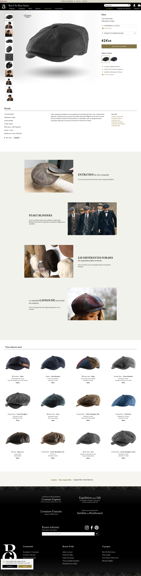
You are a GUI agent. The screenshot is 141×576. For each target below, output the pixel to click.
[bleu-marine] (114, 59)
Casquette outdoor (116, 118)
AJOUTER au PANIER (119, 46)
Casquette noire (115, 120)
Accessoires (59, 8)
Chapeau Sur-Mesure (124, 8)
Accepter (25, 566)
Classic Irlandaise (123, 376)
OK (97, 533)
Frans (53, 414)
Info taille (108, 28)
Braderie (137, 8)
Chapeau (12, 8)
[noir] (106, 59)
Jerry (89, 452)
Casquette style (115, 125)
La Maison (109, 8)
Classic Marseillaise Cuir (52, 452)
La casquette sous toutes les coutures (47, 301)
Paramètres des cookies (70, 563)
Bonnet (38, 8)
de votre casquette (93, 174)
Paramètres (10, 566)
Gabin (18, 376)
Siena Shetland (53, 376)
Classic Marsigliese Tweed (123, 452)
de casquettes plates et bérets (95, 259)
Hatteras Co (17, 452)
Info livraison (109, 74)
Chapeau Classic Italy (117, 116)
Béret (30, 8)
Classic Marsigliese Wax (88, 414)
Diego (89, 376)
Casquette (21, 8)
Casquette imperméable (118, 124)
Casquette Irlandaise (117, 122)
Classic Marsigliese (17, 414)
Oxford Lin (123, 414)
